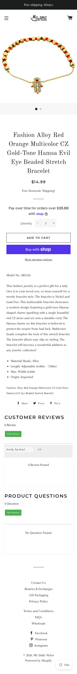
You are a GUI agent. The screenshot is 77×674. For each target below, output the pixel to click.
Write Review (13, 433)
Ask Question (13, 512)
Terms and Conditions (38, 611)
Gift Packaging (38, 595)
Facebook (40, 633)
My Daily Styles (44, 655)
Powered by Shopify (38, 660)
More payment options (38, 259)
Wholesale (39, 623)
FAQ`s (38, 617)
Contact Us (38, 583)
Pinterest (40, 639)
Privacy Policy (38, 601)
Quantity (26, 223)
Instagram (41, 645)
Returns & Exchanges (39, 589)
